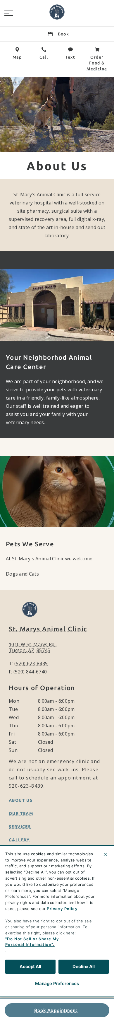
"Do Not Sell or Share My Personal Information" (32, 941)
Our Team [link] (21, 813)
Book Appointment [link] (56, 1010)
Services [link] (20, 826)
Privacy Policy (62, 908)
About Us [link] (20, 800)
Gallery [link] (19, 839)
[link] (57, 12)
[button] (8, 13)
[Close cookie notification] (105, 854)
